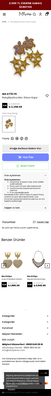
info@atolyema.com (13, 350)
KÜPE (4, 21)
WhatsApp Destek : (13, 347)
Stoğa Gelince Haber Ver (25, 148)
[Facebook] (3, 383)
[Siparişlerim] (40, 14)
